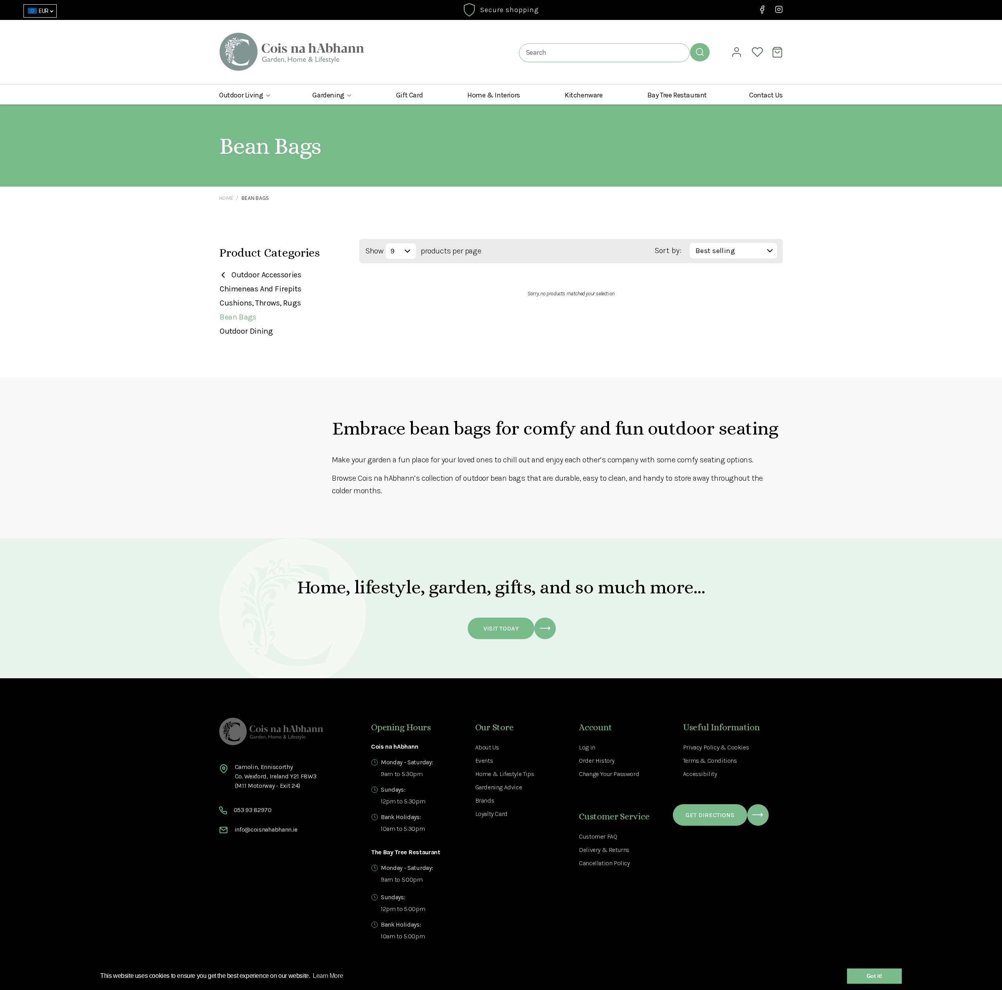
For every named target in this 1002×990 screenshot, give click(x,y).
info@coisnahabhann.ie (265, 829)
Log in (587, 747)
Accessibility (700, 774)
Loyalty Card (491, 814)
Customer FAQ (598, 836)
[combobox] (604, 52)
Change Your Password (609, 774)
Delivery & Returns (604, 849)
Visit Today (501, 628)
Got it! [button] (874, 976)
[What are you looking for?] (700, 52)
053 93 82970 (253, 810)
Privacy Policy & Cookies (716, 747)
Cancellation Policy (604, 863)
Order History (597, 760)
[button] (244, 95)
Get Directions (710, 815)
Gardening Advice (498, 787)
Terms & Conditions (710, 760)
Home (226, 198)
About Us (487, 747)
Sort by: (667, 250)
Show (374, 250)
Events (484, 760)
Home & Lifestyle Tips (504, 774)
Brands (484, 800)
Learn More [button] (328, 975)
